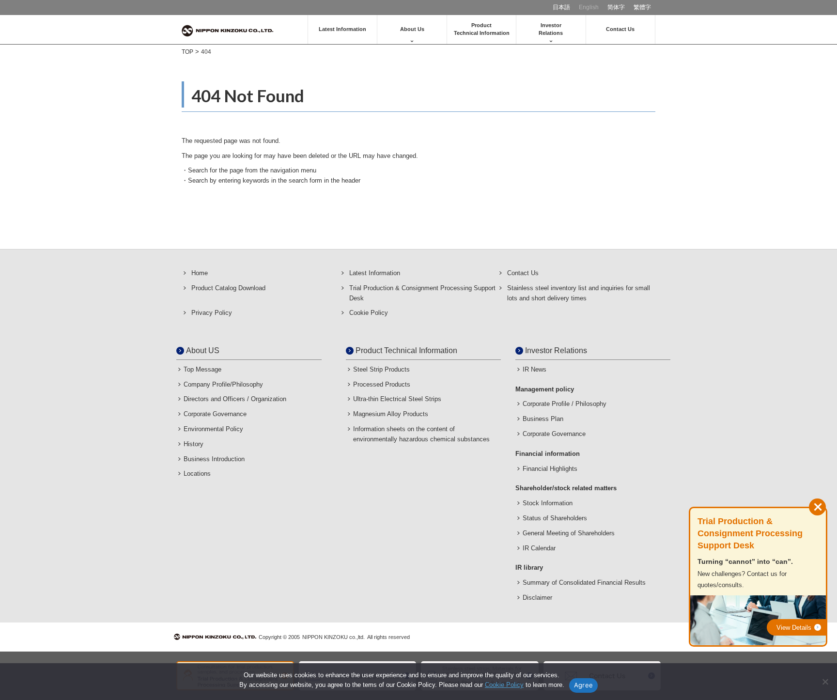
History (193, 444)
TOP (187, 51)
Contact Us (620, 29)
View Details (793, 627)
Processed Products (381, 384)
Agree (583, 685)
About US (202, 350)
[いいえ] (825, 681)
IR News (534, 369)
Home (199, 273)
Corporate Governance (215, 414)
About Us (412, 29)
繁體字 (642, 7)
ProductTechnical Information (482, 28)
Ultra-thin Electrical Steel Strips (397, 399)
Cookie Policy (368, 312)
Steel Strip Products (381, 369)
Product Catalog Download (228, 288)
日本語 (561, 7)
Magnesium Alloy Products (390, 414)
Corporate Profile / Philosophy (564, 403)
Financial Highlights (550, 468)
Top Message (202, 369)
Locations (197, 473)
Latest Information (342, 29)
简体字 (616, 7)
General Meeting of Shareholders (569, 533)
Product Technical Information (406, 350)
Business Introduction (214, 459)
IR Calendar (539, 548)
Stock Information (548, 503)
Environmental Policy (213, 429)
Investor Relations (556, 350)
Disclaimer (537, 597)
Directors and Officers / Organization (235, 399)
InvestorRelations (551, 28)
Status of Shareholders (555, 518)
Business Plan (543, 418)
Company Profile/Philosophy (223, 384)
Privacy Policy (211, 312)
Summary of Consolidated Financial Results (584, 582)
